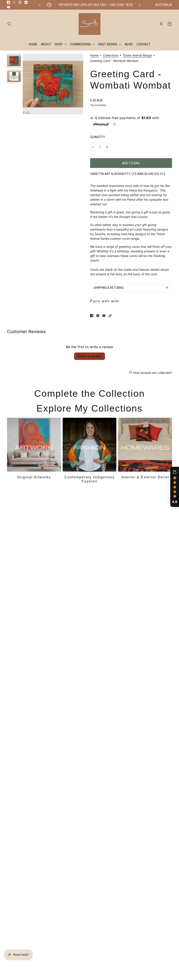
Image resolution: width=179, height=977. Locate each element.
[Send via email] (104, 315)
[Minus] (93, 147)
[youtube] (8, 7)
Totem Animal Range (137, 55)
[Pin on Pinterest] (97, 315)
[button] (110, 315)
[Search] (9, 24)
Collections (110, 55)
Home (94, 55)
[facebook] (8, 2)
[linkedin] (26, 2)
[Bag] (169, 24)
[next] (139, 5)
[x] (14, 2)
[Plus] (107, 147)
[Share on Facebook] (91, 315)
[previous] (40, 5)
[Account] (161, 24)
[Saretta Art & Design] (89, 24)
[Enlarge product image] (53, 84)
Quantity (97, 137)
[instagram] (19, 2)
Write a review (89, 356)
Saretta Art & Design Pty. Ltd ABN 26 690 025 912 (127, 174)
